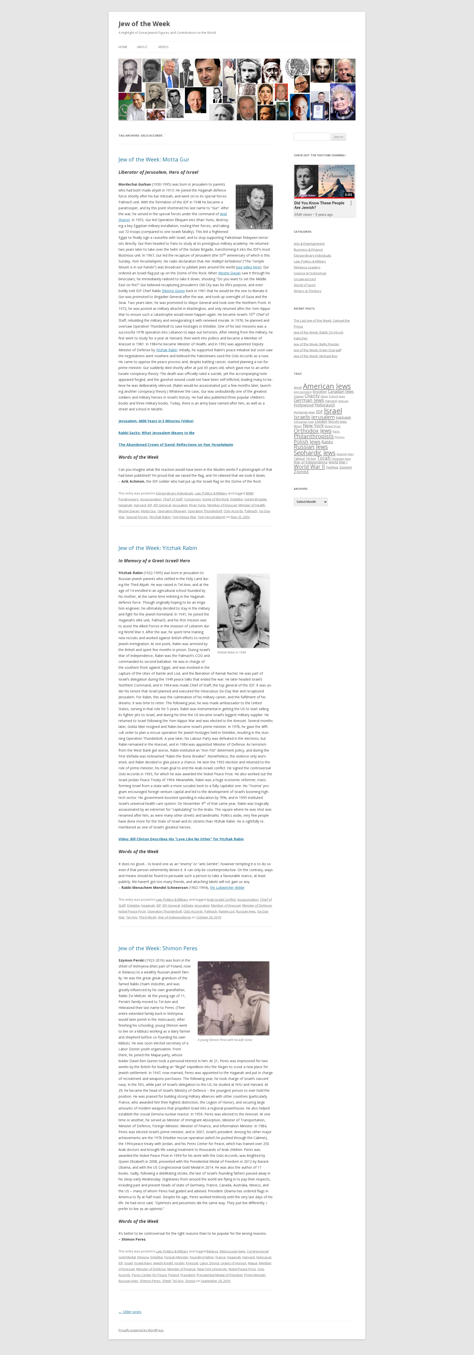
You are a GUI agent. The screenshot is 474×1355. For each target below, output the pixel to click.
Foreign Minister (176, 1257)
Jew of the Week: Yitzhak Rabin (157, 547)
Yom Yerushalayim (211, 517)
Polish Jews (307, 441)
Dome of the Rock (215, 499)
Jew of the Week (144, 23)
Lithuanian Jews (304, 421)
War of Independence (174, 917)
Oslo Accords (233, 511)
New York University (212, 1269)
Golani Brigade (255, 499)
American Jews (327, 386)
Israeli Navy (143, 1263)
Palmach (251, 511)
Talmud (299, 458)
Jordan (179, 1263)
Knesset (192, 1263)
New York (313, 425)
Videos (163, 47)
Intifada (187, 905)
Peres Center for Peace (149, 1275)
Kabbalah (343, 417)
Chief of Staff (173, 499)
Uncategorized (305, 279)
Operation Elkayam (172, 511)
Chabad (299, 396)
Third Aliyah (148, 917)
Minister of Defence (257, 905)
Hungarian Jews (304, 412)
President (187, 1275)
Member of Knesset (222, 505)
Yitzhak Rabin (166, 350)
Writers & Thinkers (307, 291)
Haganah (125, 505)
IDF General (162, 505)
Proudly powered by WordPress (140, 1330)
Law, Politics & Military (211, 493)
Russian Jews (246, 911)
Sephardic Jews (315, 453)
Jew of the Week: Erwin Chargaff (317, 350)
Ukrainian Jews (341, 458)
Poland (173, 1275)
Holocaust (263, 1257)
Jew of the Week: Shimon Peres (158, 948)
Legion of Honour (234, 1263)
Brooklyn (320, 391)
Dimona (143, 1257)
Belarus (212, 1251)
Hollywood (304, 405)
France (221, 1257)
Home (122, 47)
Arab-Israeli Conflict (221, 899)
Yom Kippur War (184, 517)
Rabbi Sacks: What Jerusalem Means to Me (156, 432)
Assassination (150, 499)
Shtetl (166, 1281)
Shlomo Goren (173, 290)
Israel (128, 1263)
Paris (336, 431)
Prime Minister (255, 1275)
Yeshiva (332, 467)
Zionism (345, 467)
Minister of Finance (181, 1269)
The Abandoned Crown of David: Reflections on (175, 444)
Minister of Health (251, 505)
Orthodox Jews (313, 430)
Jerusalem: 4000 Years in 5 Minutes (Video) (156, 421)
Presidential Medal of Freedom (220, 1275)
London (321, 421)
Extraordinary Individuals (174, 493)
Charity (312, 396)
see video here (248, 267)
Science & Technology (310, 273)
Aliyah (298, 387)
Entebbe (236, 499)
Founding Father (202, 1257)
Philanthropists (314, 436)
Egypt (324, 396)
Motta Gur (148, 511)
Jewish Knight (163, 1263)
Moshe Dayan (229, 273)
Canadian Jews (341, 391)
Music (298, 426)
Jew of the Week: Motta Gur (153, 159)
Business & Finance (308, 249)
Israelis (302, 416)
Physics (339, 437)
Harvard (140, 505)
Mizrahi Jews (337, 421)
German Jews (309, 400)
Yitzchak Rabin (160, 517)
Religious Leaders (307, 267)
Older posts (129, 1311)
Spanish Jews (345, 454)
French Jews (337, 396)
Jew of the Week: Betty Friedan (316, 344)
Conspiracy (192, 499)
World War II (309, 466)
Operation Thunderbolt (205, 511)
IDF (150, 505)
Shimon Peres (150, 1281)
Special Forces (137, 517)
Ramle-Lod (227, 911)
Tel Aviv (132, 917)
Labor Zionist (209, 1263)
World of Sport (305, 285)
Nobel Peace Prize (132, 911)
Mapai (252, 1263)
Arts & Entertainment (309, 243)
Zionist (190, 1281)
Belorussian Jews (232, 1251)
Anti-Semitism (303, 392)
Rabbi (327, 442)
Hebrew (343, 401)
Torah (324, 458)
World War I (338, 462)
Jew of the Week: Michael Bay (315, 356)
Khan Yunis (197, 505)
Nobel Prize (332, 426)
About (142, 47)
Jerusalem (180, 505)
